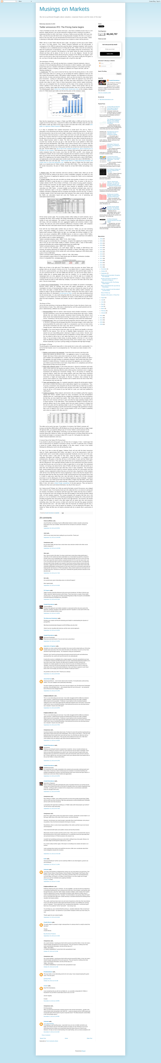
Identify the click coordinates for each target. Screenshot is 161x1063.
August (103, 297)
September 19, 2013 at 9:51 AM (52, 599)
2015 (101, 262)
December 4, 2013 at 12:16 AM (51, 1032)
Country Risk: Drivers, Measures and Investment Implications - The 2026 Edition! (113, 158)
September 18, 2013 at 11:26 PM (52, 548)
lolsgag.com (47, 879)
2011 (101, 317)
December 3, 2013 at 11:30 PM (51, 1016)
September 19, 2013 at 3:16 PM (52, 641)
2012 (101, 315)
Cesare (46, 985)
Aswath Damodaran (49, 604)
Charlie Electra (48, 922)
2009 (101, 322)
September (104, 273)
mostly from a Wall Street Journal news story (66, 89)
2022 (101, 247)
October (103, 271)
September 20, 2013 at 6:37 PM (52, 725)
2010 (101, 320)
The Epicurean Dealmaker (50, 618)
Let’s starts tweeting (49, 1023)
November (104, 269)
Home (66, 1038)
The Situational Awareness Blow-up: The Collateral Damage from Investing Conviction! (114, 121)
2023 (101, 245)
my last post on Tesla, (65, 293)
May (102, 304)
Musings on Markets (64, 9)
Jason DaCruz (47, 678)
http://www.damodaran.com (106, 99)
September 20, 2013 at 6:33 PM (52, 708)
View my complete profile (104, 92)
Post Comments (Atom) (52, 1041)
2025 (101, 241)
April (102, 306)
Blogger (84, 1051)
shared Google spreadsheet (62, 483)
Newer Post (43, 1038)
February (103, 310)
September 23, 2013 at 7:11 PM (52, 864)
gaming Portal (47, 978)
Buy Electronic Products (50, 933)
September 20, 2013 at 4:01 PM (52, 690)
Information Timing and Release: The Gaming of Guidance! (113, 146)
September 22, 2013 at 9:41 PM (52, 760)
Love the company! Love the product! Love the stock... (110, 290)
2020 (101, 251)
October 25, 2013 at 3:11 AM (51, 951)
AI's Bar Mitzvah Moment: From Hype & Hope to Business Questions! (113, 108)
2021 (101, 249)
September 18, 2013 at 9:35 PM (52, 528)
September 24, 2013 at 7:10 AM (52, 881)
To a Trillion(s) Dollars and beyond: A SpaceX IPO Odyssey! (114, 171)
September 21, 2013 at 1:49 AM (52, 740)
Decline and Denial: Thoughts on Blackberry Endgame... (109, 279)
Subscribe (110, 53)
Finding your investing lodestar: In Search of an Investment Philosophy (113, 196)
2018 (101, 256)
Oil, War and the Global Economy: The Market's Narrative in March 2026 (113, 208)
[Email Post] (62, 512)
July (102, 300)
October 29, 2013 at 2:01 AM (51, 980)
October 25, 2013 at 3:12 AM (51, 967)
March (103, 308)
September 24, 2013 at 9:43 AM (52, 917)
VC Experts (47, 590)
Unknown (46, 869)
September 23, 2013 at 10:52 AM (52, 853)
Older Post (89, 1038)
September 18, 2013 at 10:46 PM (52, 537)
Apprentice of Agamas (50, 646)
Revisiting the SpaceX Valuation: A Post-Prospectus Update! (112, 133)
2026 (101, 238)
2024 (101, 243)
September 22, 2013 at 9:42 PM (52, 776)
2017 (101, 258)
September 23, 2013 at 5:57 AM (52, 808)
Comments (103, 66)
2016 (101, 260)
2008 (101, 324)
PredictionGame (48, 971)
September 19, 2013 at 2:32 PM (52, 630)
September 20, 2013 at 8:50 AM (52, 673)
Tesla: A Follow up (105, 292)
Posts (101, 63)
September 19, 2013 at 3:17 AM (52, 573)
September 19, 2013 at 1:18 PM (52, 613)
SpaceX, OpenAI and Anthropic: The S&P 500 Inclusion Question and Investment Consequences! (114, 183)
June (102, 302)
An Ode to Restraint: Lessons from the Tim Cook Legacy (114, 220)
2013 (101, 267)
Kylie (45, 858)
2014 (101, 265)
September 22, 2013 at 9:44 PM (52, 791)
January (103, 313)
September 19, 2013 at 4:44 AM (52, 585)
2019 (101, 254)
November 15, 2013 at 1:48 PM (51, 1001)
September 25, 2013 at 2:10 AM (52, 936)
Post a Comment (46, 1035)
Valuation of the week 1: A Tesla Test (110, 295)
